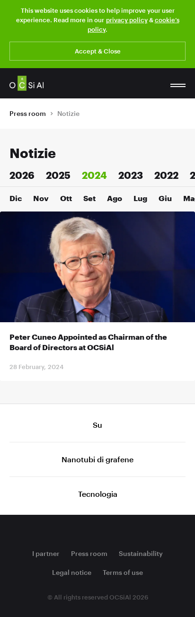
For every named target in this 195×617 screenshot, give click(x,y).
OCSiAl (26, 83)
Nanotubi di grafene (97, 459)
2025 (58, 175)
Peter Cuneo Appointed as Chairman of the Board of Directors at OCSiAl (88, 342)
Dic (15, 198)
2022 (166, 175)
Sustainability (141, 553)
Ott (66, 198)
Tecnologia (97, 493)
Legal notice (71, 572)
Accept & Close (98, 51)
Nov (41, 198)
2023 (130, 175)
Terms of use (123, 572)
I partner (46, 553)
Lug (140, 198)
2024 (94, 175)
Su (97, 424)
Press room (27, 113)
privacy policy (127, 20)
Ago (114, 198)
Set (89, 198)
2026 (22, 175)
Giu (165, 198)
